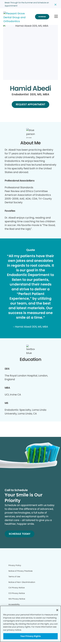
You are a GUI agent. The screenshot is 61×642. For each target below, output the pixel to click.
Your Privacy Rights (30, 636)
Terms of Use (14, 576)
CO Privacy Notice (16, 593)
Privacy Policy (14, 565)
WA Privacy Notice (16, 598)
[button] (56, 16)
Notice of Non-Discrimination (21, 582)
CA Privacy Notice (16, 587)
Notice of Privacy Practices (20, 571)
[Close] (57, 610)
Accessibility (14, 604)
